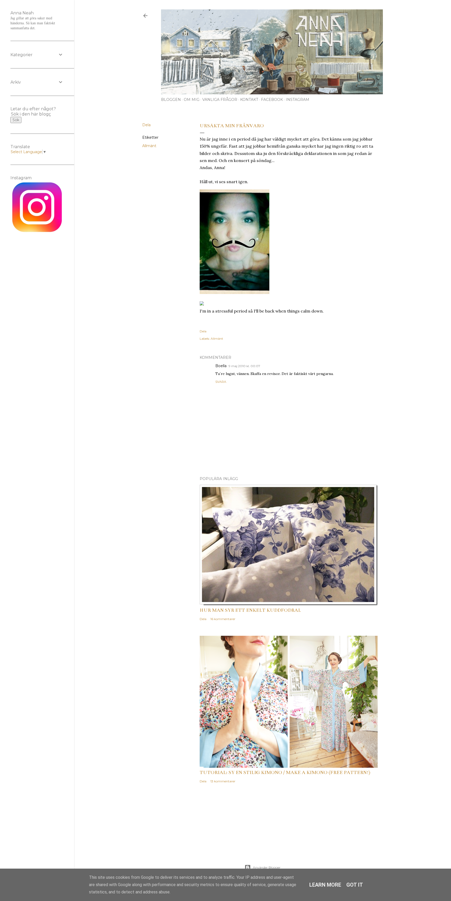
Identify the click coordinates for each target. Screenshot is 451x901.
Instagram (297, 99)
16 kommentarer (222, 619)
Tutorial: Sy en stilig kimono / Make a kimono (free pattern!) (285, 772)
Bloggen (171, 99)
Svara (220, 382)
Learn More (325, 885)
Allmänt (149, 145)
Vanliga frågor (219, 99)
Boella (221, 365)
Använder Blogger (267, 867)
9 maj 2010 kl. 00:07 (244, 366)
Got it (354, 885)
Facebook (272, 99)
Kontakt (249, 99)
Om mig (191, 99)
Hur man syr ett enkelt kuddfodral (250, 610)
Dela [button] (146, 125)
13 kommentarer (222, 781)
